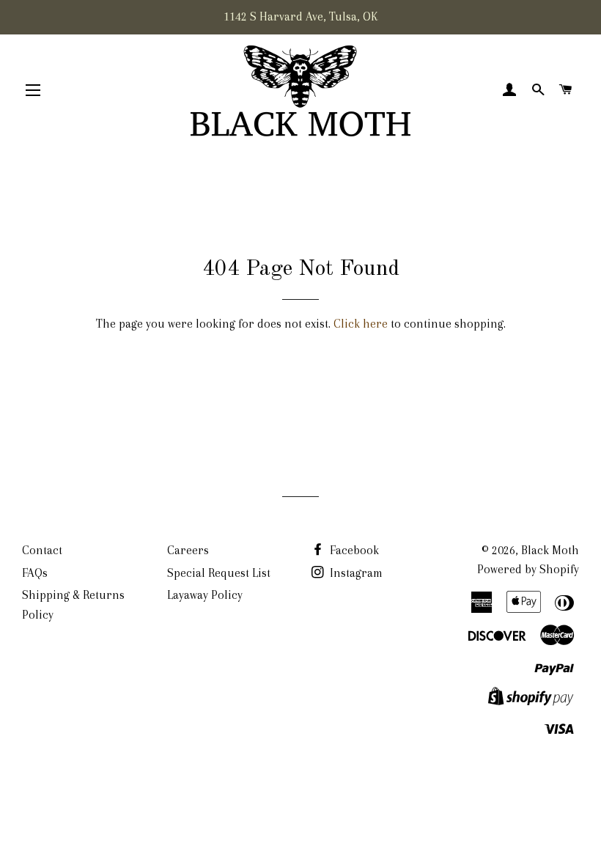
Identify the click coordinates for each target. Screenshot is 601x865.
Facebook (353, 550)
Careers (188, 550)
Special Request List (218, 573)
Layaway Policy (205, 595)
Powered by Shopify (528, 569)
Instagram (355, 573)
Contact (42, 550)
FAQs (35, 573)
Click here (360, 324)
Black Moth (550, 550)
